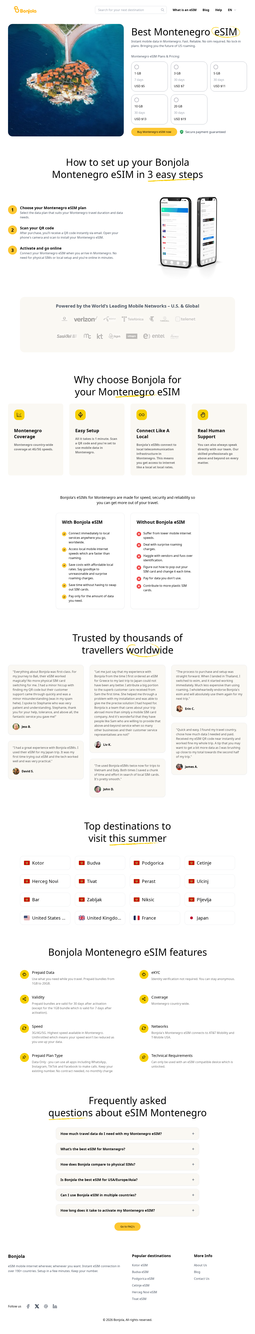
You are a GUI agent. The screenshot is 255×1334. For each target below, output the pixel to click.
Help (218, 10)
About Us (200, 1265)
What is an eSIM (185, 10)
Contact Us (201, 1279)
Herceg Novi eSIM (144, 1292)
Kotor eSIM (140, 1265)
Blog (206, 10)
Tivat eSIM (139, 1299)
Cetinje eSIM (141, 1285)
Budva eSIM (140, 1272)
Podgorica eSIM (143, 1279)
